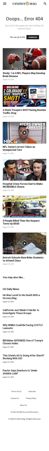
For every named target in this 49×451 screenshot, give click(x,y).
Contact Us (15, 398)
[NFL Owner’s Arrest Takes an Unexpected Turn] (24, 133)
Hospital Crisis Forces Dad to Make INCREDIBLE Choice (23, 185)
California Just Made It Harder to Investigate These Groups (21, 312)
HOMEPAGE (32, 37)
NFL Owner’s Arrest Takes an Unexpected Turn (19, 148)
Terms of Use (16, 391)
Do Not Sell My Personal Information (24, 412)
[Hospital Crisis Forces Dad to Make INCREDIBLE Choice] (24, 170)
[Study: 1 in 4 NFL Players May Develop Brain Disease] (24, 59)
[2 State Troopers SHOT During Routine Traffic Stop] (24, 96)
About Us (23, 405)
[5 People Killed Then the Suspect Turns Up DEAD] (24, 206)
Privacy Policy (31, 398)
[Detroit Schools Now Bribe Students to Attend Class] (24, 243)
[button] (4, 3)
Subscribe (32, 391)
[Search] (45, 3)
